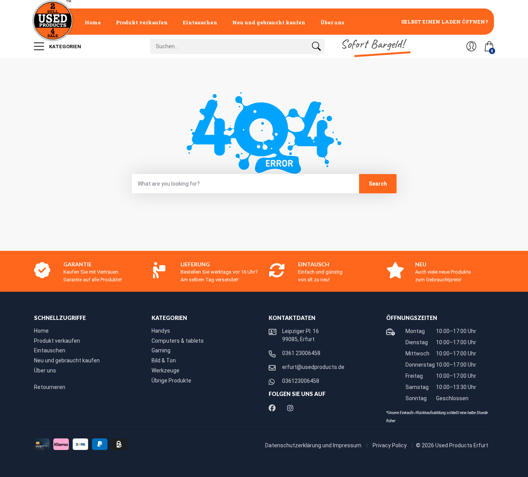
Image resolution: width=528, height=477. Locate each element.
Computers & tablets (178, 341)
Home (93, 22)
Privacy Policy (390, 445)
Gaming (161, 350)
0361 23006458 (301, 353)
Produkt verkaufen (142, 22)
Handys (161, 331)
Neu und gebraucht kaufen (268, 22)
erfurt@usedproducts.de (313, 367)
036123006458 (300, 381)
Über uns (332, 22)
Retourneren (49, 387)
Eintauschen (200, 22)
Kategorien (64, 46)
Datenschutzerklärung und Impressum (314, 445)
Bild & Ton (164, 360)
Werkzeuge (165, 370)
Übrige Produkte (171, 380)
